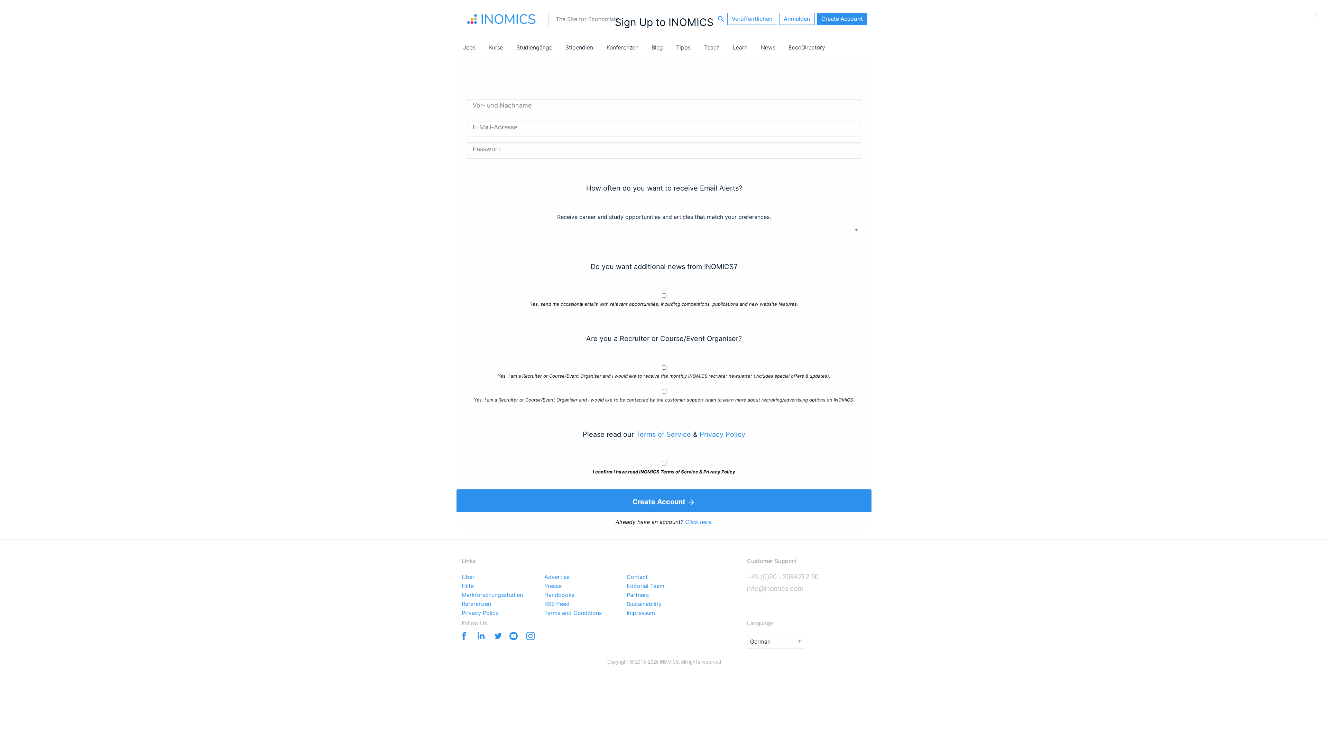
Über (468, 577)
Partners (638, 595)
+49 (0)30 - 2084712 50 (783, 577)
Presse (553, 586)
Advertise (557, 577)
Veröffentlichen (752, 18)
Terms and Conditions (573, 613)
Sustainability (644, 604)
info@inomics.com (775, 588)
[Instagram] (530, 637)
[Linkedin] (479, 635)
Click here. (699, 521)
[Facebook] (462, 635)
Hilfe (468, 586)
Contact (637, 577)
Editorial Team (645, 586)
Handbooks (559, 595)
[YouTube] (513, 637)
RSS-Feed (557, 604)
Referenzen (476, 604)
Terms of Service (663, 434)
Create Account (842, 18)
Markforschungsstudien (492, 595)
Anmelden (797, 18)
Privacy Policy (722, 434)
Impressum (641, 613)
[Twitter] (496, 635)
